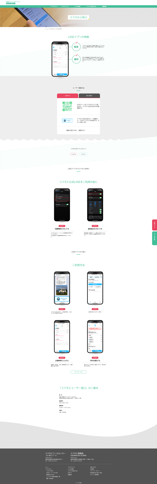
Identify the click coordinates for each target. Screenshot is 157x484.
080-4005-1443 (63, 402)
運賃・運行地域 (49, 478)
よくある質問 (77, 6)
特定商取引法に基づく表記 (96, 472)
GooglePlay (73, 154)
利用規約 (92, 469)
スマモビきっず (64, 6)
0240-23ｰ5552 (77, 460)
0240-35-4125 (52, 460)
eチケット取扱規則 (94, 474)
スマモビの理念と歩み (91, 6)
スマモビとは (54, 6)
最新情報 (104, 6)
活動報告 (70, 474)
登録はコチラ (154, 225)
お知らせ (70, 472)
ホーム (46, 467)
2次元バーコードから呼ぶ (52, 472)
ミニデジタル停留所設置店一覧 (53, 476)
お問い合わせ (93, 467)
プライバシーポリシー (95, 470)
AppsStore (83, 154)
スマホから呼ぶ (49, 470)
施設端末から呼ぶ (50, 474)
